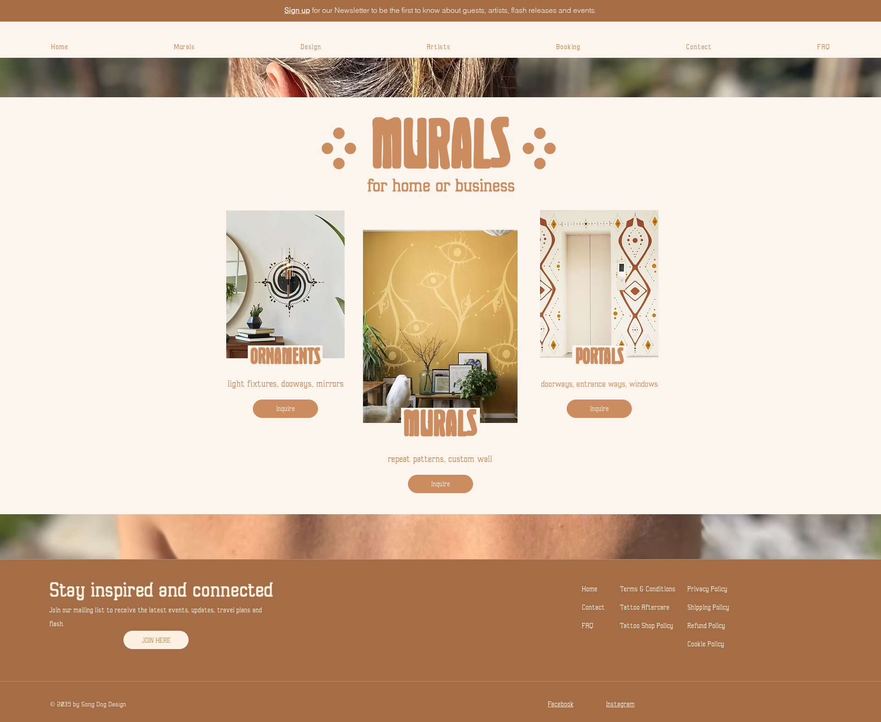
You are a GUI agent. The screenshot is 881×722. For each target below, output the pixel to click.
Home (589, 589)
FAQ (587, 625)
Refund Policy (706, 625)
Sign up (297, 10)
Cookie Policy (705, 644)
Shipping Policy (708, 607)
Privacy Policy (707, 589)
